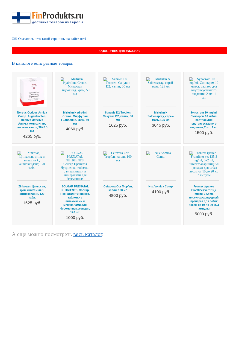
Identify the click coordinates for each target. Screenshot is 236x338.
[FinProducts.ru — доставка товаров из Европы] (47, 13)
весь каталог (87, 234)
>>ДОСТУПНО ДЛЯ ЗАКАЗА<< (119, 50)
